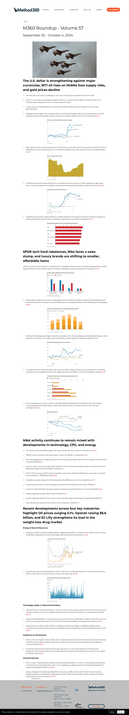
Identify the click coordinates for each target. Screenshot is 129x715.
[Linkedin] (76, 690)
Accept (121, 712)
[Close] (127, 711)
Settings (112, 712)
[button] (74, 9)
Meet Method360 (26, 691)
